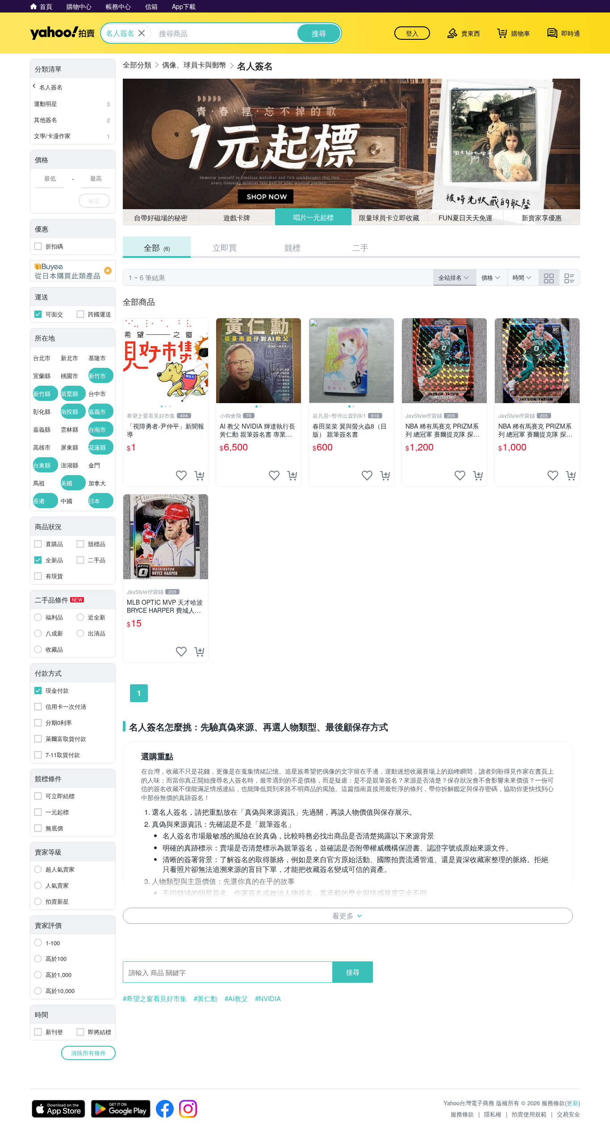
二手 (360, 247)
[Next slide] (202, 360)
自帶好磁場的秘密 (161, 217)
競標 (292, 247)
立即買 (225, 247)
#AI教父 (236, 998)
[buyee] (73, 271)
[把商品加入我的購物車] (199, 475)
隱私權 (492, 1114)
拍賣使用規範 (529, 1114)
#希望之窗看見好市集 (155, 998)
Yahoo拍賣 (62, 33)
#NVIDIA (268, 998)
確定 (94, 200)
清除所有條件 (88, 1052)
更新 (572, 1103)
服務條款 (462, 1114)
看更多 (343, 915)
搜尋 (352, 972)
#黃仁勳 (205, 998)
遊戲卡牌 (236, 217)
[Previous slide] (129, 360)
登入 (412, 33)
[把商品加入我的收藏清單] (181, 475)
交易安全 (568, 1114)
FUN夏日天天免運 (466, 217)
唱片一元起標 (313, 217)
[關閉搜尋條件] (141, 33)
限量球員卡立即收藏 (389, 217)
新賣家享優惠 (542, 217)
